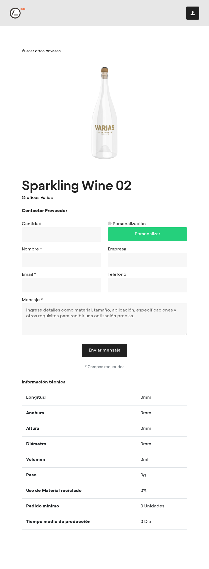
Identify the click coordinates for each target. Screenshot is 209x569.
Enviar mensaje (105, 350)
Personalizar (147, 234)
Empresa (117, 249)
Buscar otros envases (41, 51)
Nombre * (32, 249)
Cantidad (32, 224)
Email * (29, 275)
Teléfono (117, 275)
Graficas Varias (37, 198)
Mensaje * (32, 300)
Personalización (129, 224)
